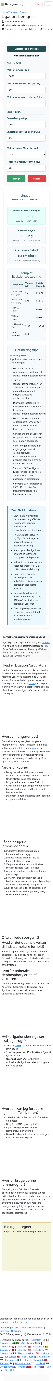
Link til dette (29, 29)
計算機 (22, 1366)
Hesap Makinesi (26, 1353)
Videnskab (13, 12)
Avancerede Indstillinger (26, 55)
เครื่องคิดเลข (6, 1366)
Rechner (4, 1363)
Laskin (25, 1360)
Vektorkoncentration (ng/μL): (24, 83)
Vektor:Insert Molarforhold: (23, 148)
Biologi (23, 12)
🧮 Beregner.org (12, 4)
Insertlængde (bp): (17, 118)
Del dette (47, 29)
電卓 (48, 1366)
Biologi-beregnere (21, 1322)
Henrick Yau (21, 21)
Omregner (16, 1330)
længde (36, 748)
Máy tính (39, 1360)
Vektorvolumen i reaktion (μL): (24, 97)
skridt (32, 683)
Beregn (16, 178)
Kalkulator (46, 1353)
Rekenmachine (23, 1363)
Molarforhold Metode (27, 48)
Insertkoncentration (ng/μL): (23, 131)
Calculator (5, 1346)
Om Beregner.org (9, 1327)
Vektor (46, 642)
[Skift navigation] (48, 4)
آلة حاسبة (40, 1363)
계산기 (8, 1370)
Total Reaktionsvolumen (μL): (24, 161)
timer (18, 1045)
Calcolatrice (37, 1339)
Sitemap (4, 1330)
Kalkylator (10, 1360)
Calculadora (6, 1343)
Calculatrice (6, 1353)
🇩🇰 (38, 4)
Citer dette (10, 29)
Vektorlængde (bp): (18, 69)
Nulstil (36, 178)
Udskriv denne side (14, 25)
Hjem (4, 12)
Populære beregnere (32, 1327)
